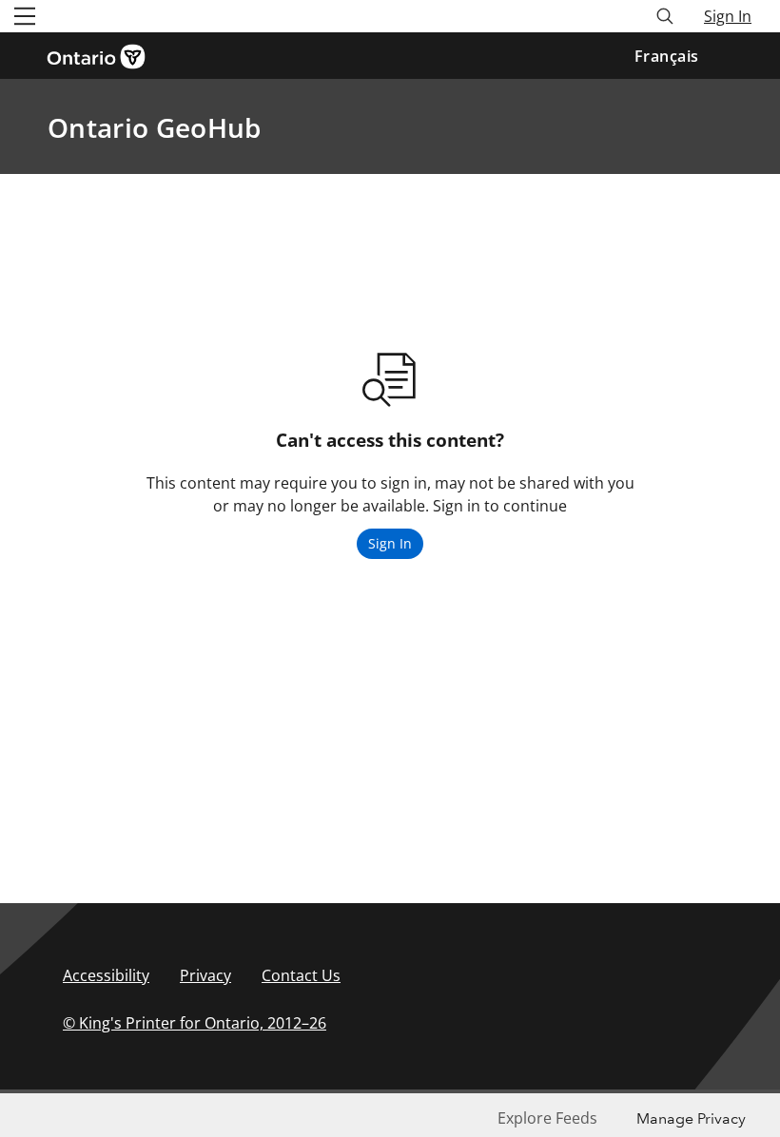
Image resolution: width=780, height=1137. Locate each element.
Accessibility (106, 975)
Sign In (727, 16)
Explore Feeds (547, 1118)
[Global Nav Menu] (25, 16)
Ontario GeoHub (154, 127)
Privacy (205, 975)
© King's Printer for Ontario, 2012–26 (194, 1022)
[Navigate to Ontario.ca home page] (102, 55)
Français (666, 56)
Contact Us (301, 975)
